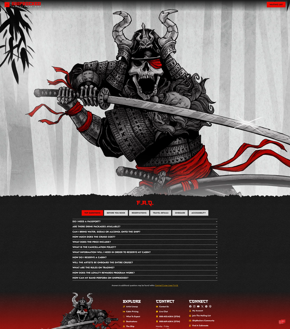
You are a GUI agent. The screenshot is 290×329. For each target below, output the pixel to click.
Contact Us (164, 306)
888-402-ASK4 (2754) (169, 316)
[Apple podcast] (210, 306)
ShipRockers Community (203, 320)
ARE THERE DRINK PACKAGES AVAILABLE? (96, 226)
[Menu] (7, 4)
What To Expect (133, 316)
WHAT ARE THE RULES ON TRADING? (93, 267)
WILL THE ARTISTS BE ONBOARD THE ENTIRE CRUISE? (102, 262)
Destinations (131, 321)
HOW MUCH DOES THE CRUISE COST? (93, 237)
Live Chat (163, 311)
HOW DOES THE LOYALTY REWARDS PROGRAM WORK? (103, 272)
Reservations (139, 213)
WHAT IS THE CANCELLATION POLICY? (94, 247)
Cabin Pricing (132, 311)
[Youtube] (198, 306)
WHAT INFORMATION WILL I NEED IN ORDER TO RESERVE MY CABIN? (111, 252)
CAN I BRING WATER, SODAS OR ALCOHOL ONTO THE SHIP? (106, 231)
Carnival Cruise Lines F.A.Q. (166, 285)
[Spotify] (206, 306)
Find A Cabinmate (200, 325)
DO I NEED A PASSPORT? (86, 221)
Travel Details (160, 213)
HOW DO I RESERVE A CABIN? (89, 257)
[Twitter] (202, 306)
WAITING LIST (276, 4)
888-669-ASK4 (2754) (169, 321)
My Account (197, 310)
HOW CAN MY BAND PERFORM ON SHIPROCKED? (100, 278)
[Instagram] (194, 306)
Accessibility (198, 213)
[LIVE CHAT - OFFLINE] (282, 321)
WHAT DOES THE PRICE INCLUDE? (91, 242)
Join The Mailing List (201, 315)
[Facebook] (190, 306)
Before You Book (116, 213)
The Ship (130, 326)
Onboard (180, 213)
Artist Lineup (132, 306)
